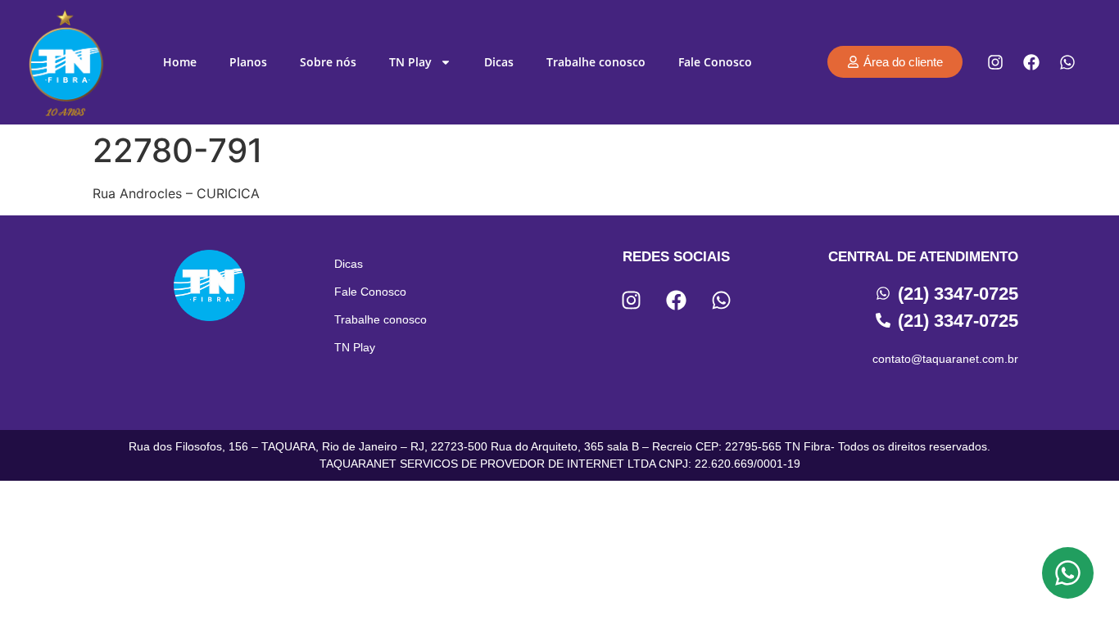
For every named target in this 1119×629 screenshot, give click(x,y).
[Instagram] (995, 62)
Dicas (499, 62)
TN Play (410, 62)
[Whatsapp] (1067, 62)
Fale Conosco (715, 62)
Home (180, 62)
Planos (248, 62)
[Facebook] (1031, 62)
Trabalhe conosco (596, 62)
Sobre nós (328, 62)
